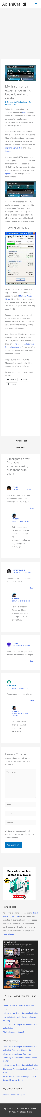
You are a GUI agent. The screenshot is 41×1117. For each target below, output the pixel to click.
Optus (15, 148)
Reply (32, 508)
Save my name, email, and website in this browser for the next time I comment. (20, 834)
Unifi (24, 112)
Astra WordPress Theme (22, 1112)
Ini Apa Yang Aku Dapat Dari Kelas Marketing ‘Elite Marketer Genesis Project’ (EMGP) (20, 1057)
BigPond (8, 148)
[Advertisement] (20, 30)
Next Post (20, 447)
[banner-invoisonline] (19, 883)
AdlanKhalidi (14, 4)
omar (15, 643)
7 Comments (10, 102)
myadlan (15, 519)
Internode (9, 151)
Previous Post (21, 441)
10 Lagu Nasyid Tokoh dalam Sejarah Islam (20, 1065)
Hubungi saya (8, 934)
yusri (15, 487)
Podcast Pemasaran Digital (14, 1094)
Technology (22, 102)
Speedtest (9, 173)
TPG (20, 148)
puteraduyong (19, 570)
